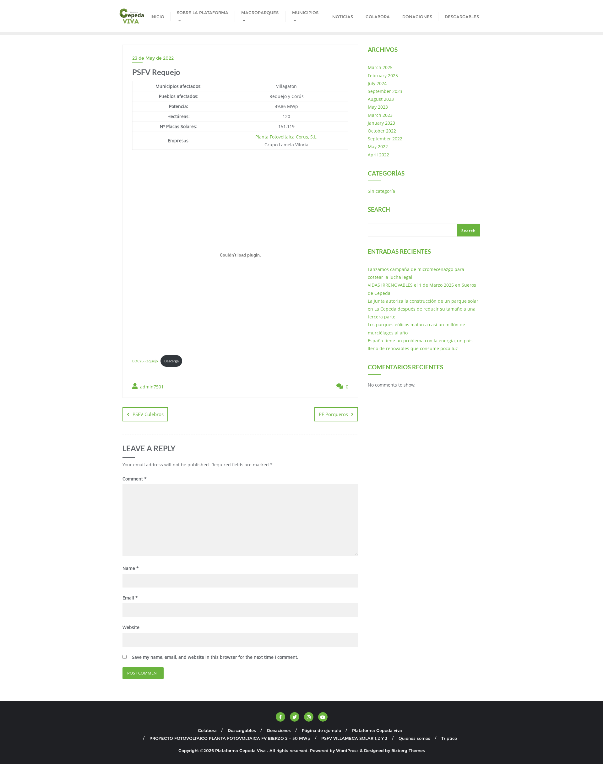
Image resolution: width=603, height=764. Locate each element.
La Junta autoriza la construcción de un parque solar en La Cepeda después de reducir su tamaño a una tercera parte (423, 309)
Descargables (242, 730)
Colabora (207, 730)
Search (379, 210)
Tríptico (449, 738)
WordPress (347, 750)
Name (130, 568)
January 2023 (381, 123)
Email (130, 598)
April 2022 (378, 155)
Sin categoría (381, 191)
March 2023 (380, 115)
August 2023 (381, 99)
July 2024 (377, 83)
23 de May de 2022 (153, 58)
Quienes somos (414, 738)
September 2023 (385, 91)
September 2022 (385, 139)
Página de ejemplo (321, 730)
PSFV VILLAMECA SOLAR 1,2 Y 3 (354, 738)
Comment (134, 479)
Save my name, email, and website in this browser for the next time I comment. (215, 657)
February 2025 (383, 76)
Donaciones (279, 730)
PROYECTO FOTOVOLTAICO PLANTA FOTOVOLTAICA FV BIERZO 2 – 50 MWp (229, 738)
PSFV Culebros (148, 414)
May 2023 (378, 107)
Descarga (171, 361)
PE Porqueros (333, 414)
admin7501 (151, 387)
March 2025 (380, 67)
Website (130, 627)
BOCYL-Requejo (145, 361)
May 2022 (378, 146)
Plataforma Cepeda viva (377, 730)
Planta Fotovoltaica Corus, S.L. (286, 137)
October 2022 (382, 131)
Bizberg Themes (408, 750)
